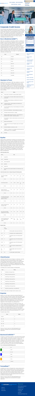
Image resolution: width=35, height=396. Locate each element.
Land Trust (19, 392)
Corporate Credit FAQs (30, 66)
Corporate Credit (20, 389)
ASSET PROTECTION (14, 4)
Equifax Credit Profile (30, 77)
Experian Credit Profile (30, 79)
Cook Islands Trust (21, 387)
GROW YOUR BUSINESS (19, 2)
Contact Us (3, 387)
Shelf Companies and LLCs (22, 386)
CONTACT (19, 4)
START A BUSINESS (12, 2)
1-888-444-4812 (27, 3)
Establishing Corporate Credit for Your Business (30, 85)
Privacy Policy (3, 390)
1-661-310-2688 (27, 5)
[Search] (34, 1)
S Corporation (20, 390)
